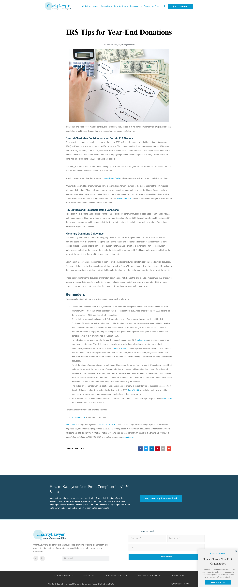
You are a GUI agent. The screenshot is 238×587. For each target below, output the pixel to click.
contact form (128, 437)
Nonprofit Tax (178, 576)
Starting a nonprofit (127, 45)
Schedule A (142, 340)
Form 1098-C (133, 390)
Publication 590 (124, 198)
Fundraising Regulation (116, 576)
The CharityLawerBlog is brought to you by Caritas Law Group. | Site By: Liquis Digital (81, 584)
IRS (119, 45)
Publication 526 (78, 417)
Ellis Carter (70, 424)
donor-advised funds (111, 178)
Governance (89, 576)
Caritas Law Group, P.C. (107, 424)
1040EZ (124, 348)
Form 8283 (167, 398)
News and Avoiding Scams (149, 576)
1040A (115, 348)
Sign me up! (166, 556)
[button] (111, 6)
